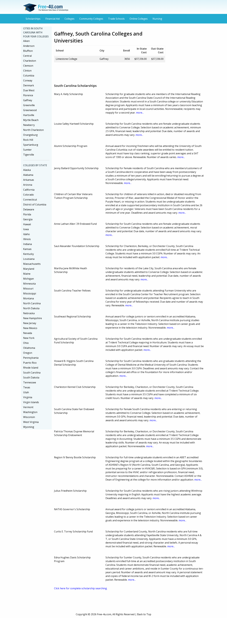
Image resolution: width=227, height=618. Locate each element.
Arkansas (28, 179)
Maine (26, 273)
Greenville (29, 105)
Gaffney (27, 100)
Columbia (28, 75)
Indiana (27, 244)
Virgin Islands (31, 402)
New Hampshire (32, 318)
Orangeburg (30, 135)
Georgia (27, 219)
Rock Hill (28, 139)
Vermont (28, 407)
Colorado (28, 194)
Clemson (28, 65)
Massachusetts (32, 264)
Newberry (29, 125)
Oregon (27, 352)
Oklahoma (29, 348)
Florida (27, 214)
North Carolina (32, 303)
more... (140, 112)
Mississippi (29, 293)
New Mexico (30, 328)
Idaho (26, 234)
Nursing (157, 18)
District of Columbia (34, 204)
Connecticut (30, 199)
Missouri (28, 288)
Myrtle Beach (30, 120)
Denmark (28, 85)
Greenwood (30, 110)
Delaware (28, 209)
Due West (28, 90)
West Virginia (31, 422)
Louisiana (28, 259)
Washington (30, 412)
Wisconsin (29, 417)
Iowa (26, 229)
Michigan (28, 278)
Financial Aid (52, 18)
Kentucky (28, 254)
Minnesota (29, 283)
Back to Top (144, 614)
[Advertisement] (110, 72)
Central (27, 55)
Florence (28, 95)
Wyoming (28, 427)
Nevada (27, 333)
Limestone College (66, 59)
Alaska (27, 170)
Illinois (27, 239)
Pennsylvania (30, 357)
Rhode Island (30, 367)
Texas (26, 387)
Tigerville (28, 154)
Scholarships (33, 18)
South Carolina (31, 372)
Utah (26, 392)
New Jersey (29, 323)
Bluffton (28, 51)
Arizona (27, 184)
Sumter (27, 149)
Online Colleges (139, 18)
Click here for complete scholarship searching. (80, 588)
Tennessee (29, 382)
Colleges (69, 18)
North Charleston (33, 130)
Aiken (26, 41)
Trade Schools (116, 18)
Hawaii (27, 224)
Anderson (28, 46)
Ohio (26, 343)
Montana (28, 298)
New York (28, 338)
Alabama (28, 175)
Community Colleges (91, 18)
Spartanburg (30, 144)
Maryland (28, 268)
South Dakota (31, 377)
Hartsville (28, 115)
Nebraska (29, 313)
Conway (27, 80)
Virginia (27, 397)
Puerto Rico (30, 362)
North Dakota (31, 308)
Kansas (27, 249)
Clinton (27, 70)
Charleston (29, 60)
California (28, 189)
